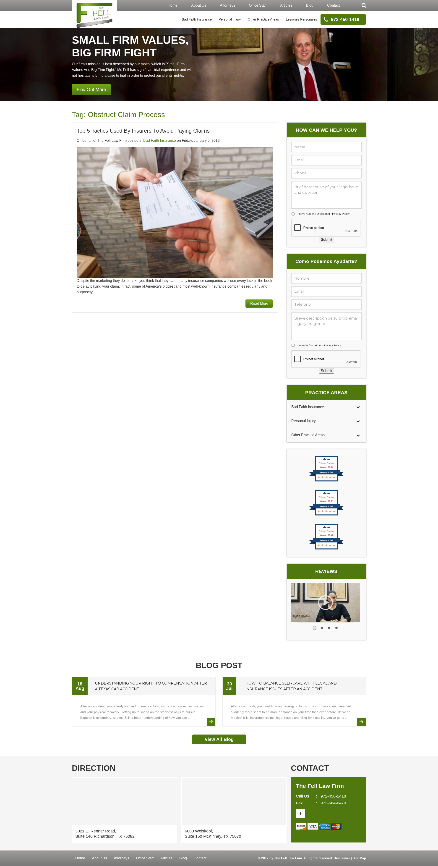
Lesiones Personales (301, 19)
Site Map (359, 858)
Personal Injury (230, 19)
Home (172, 5)
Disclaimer (323, 213)
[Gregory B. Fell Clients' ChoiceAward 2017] (326, 515)
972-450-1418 (345, 19)
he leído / (319, 345)
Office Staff (257, 5)
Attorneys (227, 5)
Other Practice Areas (263, 19)
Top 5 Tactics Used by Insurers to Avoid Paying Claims (143, 131)
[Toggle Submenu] (358, 407)
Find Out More (91, 89)
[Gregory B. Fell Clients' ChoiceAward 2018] (326, 481)
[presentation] (326, 228)
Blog (309, 5)
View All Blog (219, 739)
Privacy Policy (340, 213)
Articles (286, 5)
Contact (333, 5)
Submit (326, 239)
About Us (198, 5)
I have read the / (323, 213)
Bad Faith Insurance (197, 19)
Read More (259, 303)
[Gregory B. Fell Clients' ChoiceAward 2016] (326, 549)
